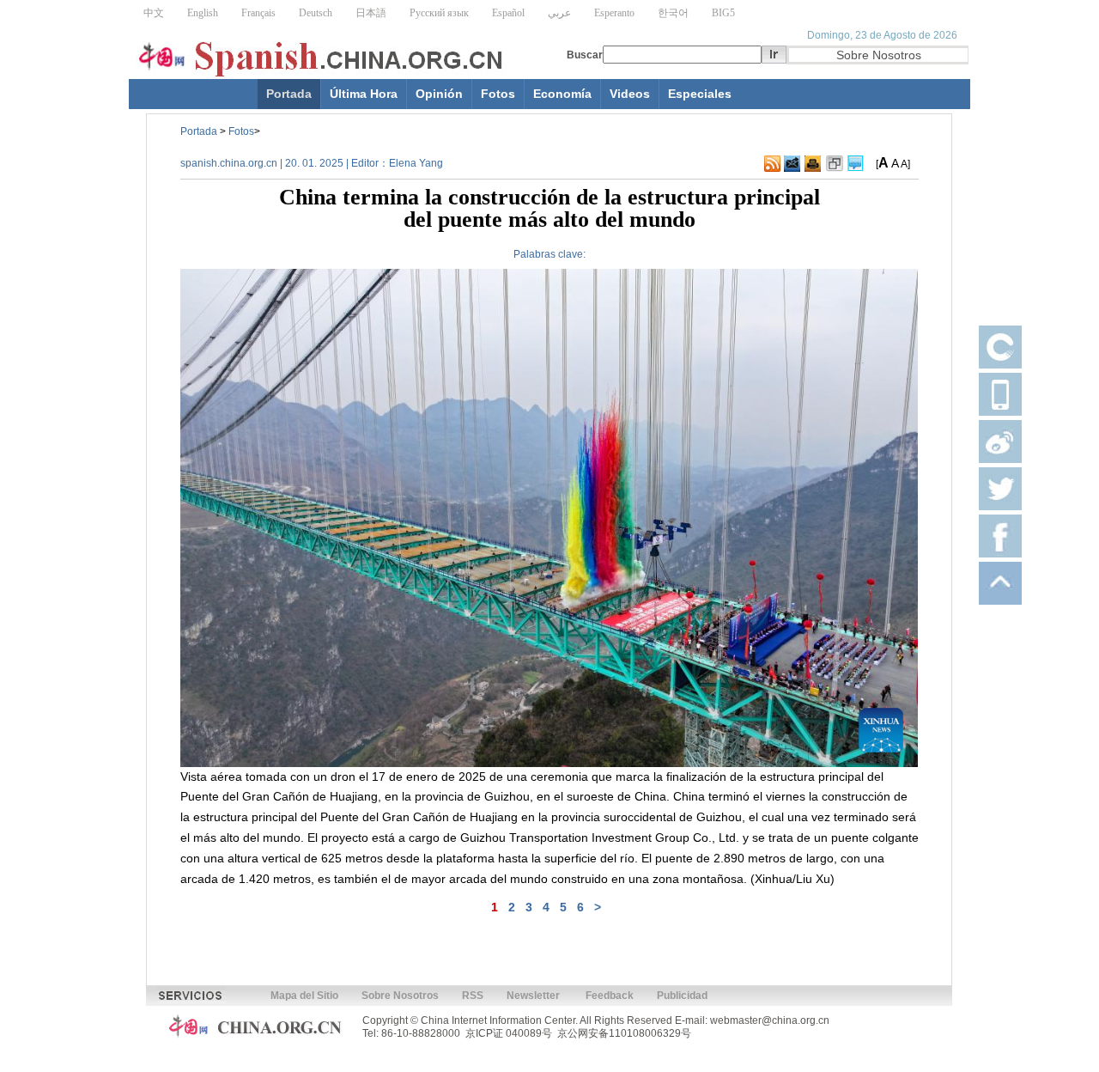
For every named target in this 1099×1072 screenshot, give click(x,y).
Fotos (498, 93)
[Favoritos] (834, 164)
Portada (289, 93)
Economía (562, 93)
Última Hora (364, 93)
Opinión (439, 93)
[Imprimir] (813, 164)
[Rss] (772, 164)
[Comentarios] (855, 164)
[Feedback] (792, 164)
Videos (630, 93)
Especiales (700, 93)
